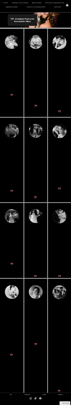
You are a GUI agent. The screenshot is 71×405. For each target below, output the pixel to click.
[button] (67, 4)
